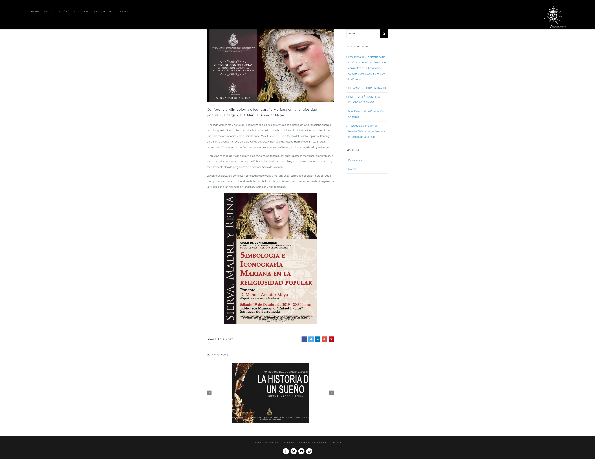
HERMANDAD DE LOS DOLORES (326, 442)
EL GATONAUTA (287, 442)
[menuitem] (37, 11)
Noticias (352, 169)
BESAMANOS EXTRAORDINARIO (367, 88)
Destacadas (355, 160)
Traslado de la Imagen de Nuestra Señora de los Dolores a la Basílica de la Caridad (367, 131)
